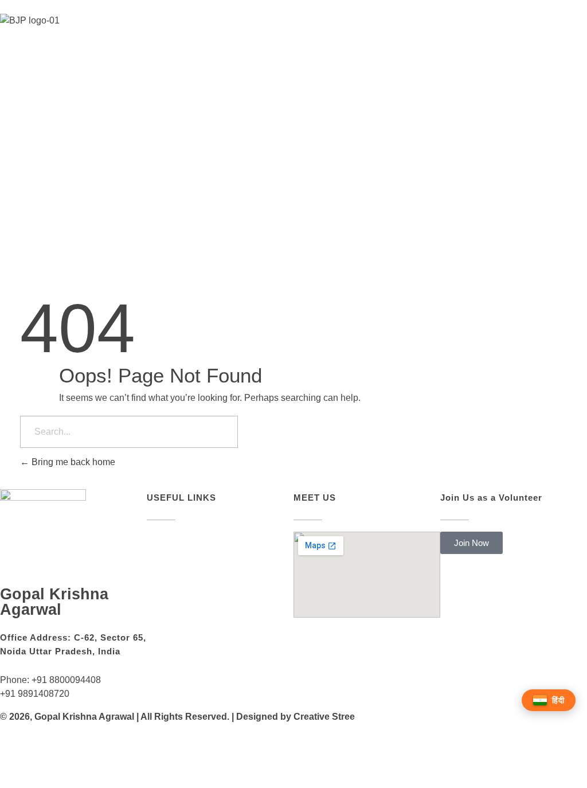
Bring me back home (72, 462)
